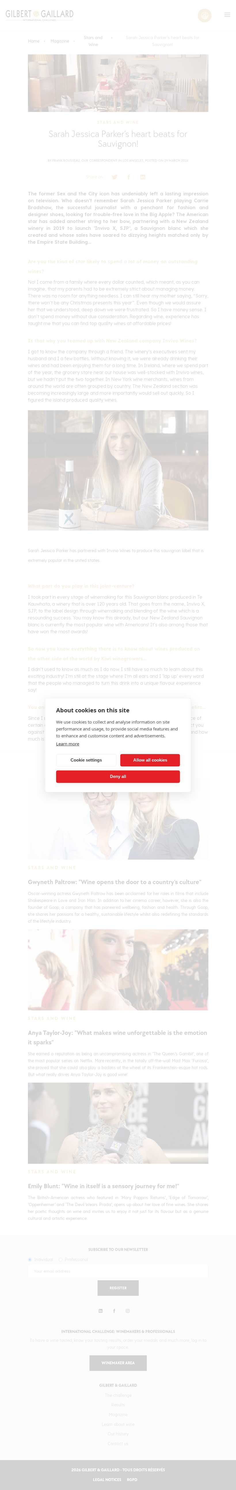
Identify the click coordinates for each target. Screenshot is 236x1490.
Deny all (118, 776)
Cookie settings (86, 760)
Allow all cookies (150, 760)
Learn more (67, 744)
